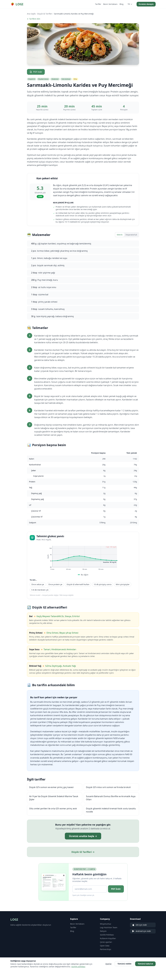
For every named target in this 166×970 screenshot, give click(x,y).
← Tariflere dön (33, 19)
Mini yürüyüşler (123, 584)
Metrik (119, 234)
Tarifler (98, 4)
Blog (121, 4)
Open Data (104, 945)
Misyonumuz (105, 924)
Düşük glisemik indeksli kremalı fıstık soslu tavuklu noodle (111, 810)
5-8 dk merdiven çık (39, 590)
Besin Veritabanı (110, 4)
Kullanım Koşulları (108, 938)
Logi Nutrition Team (108, 927)
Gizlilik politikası (78, 966)
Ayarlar (108, 963)
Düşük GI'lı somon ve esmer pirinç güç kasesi (51, 787)
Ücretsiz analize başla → (83, 836)
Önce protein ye (55, 584)
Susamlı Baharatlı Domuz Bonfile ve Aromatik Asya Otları (110, 798)
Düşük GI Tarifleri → (83, 851)
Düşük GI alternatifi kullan (78, 584)
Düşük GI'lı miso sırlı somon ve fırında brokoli (108, 787)
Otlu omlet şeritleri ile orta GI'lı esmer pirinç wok (53, 808)
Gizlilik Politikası (107, 934)
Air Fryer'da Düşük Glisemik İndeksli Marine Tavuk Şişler (53, 798)
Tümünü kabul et (145, 963)
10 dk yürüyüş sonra (102, 584)
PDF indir (37, 71)
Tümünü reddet (124, 963)
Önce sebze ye (37, 584)
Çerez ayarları (106, 942)
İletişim (103, 931)
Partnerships (105, 949)
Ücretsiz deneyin (146, 4)
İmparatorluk (131, 234)
